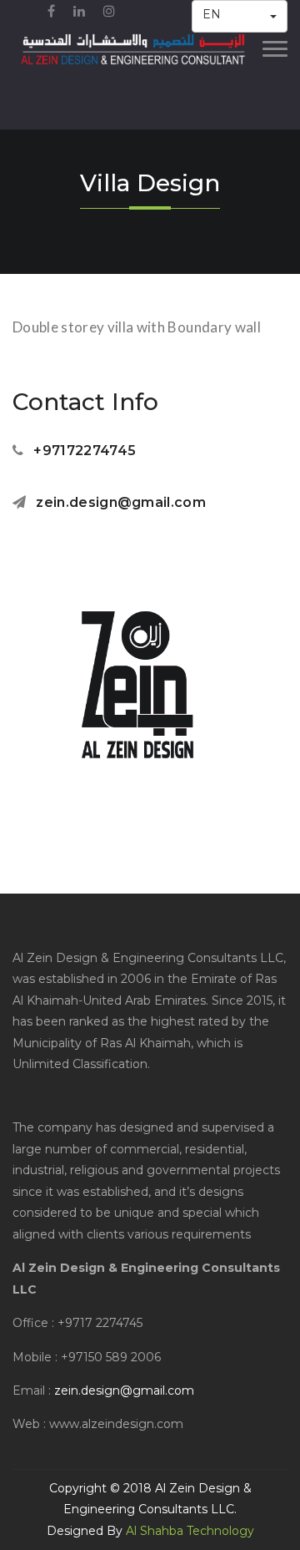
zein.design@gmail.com (121, 502)
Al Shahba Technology (190, 1530)
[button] (240, 16)
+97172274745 (84, 450)
